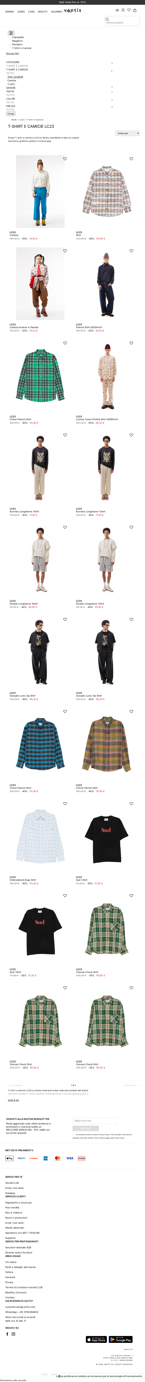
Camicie (11, 80)
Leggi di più (13, 1100)
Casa (31, 11)
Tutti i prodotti (15, 76)
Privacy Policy (103, 1135)
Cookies (9, 1297)
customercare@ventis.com (20, 1306)
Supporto (10, 1237)
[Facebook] (7, 1334)
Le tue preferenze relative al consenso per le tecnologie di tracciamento (99, 1376)
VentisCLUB (12, 1182)
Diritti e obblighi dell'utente (20, 1267)
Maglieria (17, 40)
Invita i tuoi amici (14, 1188)
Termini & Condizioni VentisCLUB (24, 1287)
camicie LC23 (78, 1093)
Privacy (9, 1282)
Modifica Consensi (15, 1292)
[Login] (123, 9)
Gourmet (57, 11)
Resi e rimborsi (13, 1212)
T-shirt (11, 84)
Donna (9, 11)
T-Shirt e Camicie (21, 48)
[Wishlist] (128, 9)
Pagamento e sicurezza (18, 1202)
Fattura (9, 1272)
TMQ (69, 11)
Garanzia (10, 1277)
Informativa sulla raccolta (13, 1380)
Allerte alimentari (14, 1227)
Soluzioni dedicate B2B (18, 1247)
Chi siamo (10, 1262)
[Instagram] (13, 1334)
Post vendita (12, 1207)
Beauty (43, 11)
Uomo (21, 11)
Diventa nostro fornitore (18, 1252)
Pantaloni (17, 44)
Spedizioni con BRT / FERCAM (22, 1232)
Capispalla (18, 37)
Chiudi (11, 113)
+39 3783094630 (28, 1312)
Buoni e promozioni (16, 1217)
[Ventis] (72, 9)
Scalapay (10, 1193)
